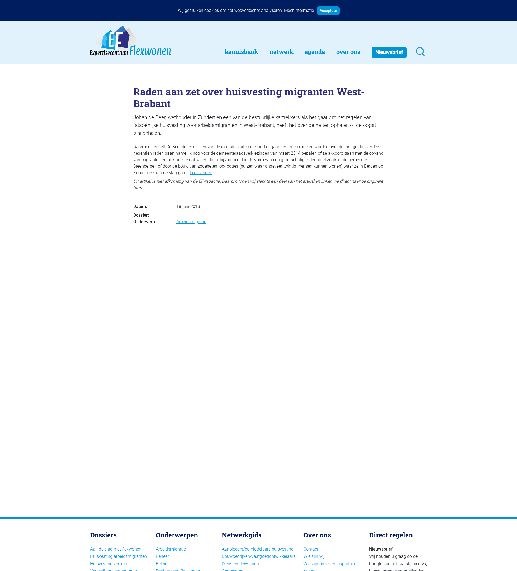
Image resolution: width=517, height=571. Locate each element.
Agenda (315, 52)
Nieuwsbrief (389, 52)
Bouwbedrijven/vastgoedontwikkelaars (258, 556)
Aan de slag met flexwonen (115, 549)
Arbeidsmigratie (191, 221)
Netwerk (282, 52)
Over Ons (348, 52)
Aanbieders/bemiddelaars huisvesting (258, 549)
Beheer (162, 556)
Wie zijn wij (314, 556)
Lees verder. (201, 172)
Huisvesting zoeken (108, 563)
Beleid (161, 563)
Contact (310, 549)
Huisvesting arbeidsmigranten (118, 556)
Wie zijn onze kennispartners (330, 563)
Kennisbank (241, 52)
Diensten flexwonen (240, 563)
